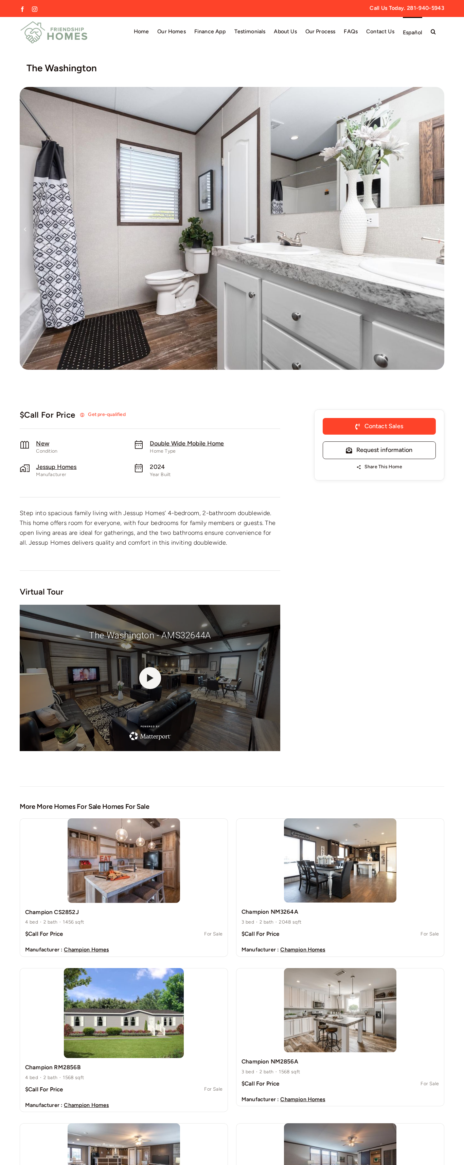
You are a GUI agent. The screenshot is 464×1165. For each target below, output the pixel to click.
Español (412, 32)
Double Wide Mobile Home (187, 443)
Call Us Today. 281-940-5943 (407, 8)
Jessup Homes (56, 467)
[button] (433, 31)
